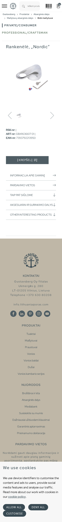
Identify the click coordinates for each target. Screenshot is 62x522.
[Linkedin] (22, 314)
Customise (14, 513)
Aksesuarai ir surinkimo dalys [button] (31, 205)
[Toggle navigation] (4, 6)
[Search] (23, 6)
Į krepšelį (25, 160)
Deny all (38, 507)
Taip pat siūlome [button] (21, 195)
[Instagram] (39, 314)
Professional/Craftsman (25, 32)
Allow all (14, 507)
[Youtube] (47, 314)
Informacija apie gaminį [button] (27, 175)
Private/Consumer (20, 25)
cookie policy (17, 497)
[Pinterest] (30, 314)
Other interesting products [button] (31, 214)
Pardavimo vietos (22, 185)
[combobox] (34, 6)
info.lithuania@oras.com (31, 304)
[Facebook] (13, 314)
